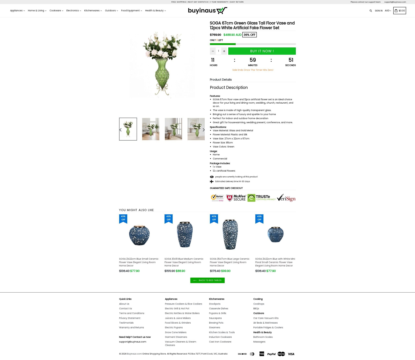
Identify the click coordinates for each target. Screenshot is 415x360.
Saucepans (215, 318)
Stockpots (214, 303)
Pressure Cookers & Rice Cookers (183, 303)
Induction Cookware (220, 337)
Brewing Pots (216, 322)
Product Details (221, 80)
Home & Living (36, 10)
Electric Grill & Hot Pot (177, 308)
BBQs (256, 308)
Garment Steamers (176, 337)
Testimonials (126, 322)
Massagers (259, 341)
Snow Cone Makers (175, 332)
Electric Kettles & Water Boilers (182, 313)
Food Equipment (130, 10)
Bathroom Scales (263, 337)
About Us (124, 303)
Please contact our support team (366, 2)
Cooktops (258, 303)
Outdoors (110, 10)
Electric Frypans (174, 327)
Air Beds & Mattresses (265, 322)
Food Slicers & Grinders (178, 322)
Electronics (72, 10)
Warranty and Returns (131, 327)
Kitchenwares (92, 10)
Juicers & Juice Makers (178, 318)
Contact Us (125, 308)
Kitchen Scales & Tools (222, 332)
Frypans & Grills (217, 313)
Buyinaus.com (134, 353)
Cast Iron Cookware (220, 341)
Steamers (214, 327)
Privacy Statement (129, 318)
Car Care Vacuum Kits (266, 318)
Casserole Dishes (218, 308)
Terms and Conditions (131, 313)
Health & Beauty (154, 10)
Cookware (56, 10)
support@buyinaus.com (395, 2)
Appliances (16, 10)
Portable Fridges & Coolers (268, 327)
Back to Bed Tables (209, 280)
